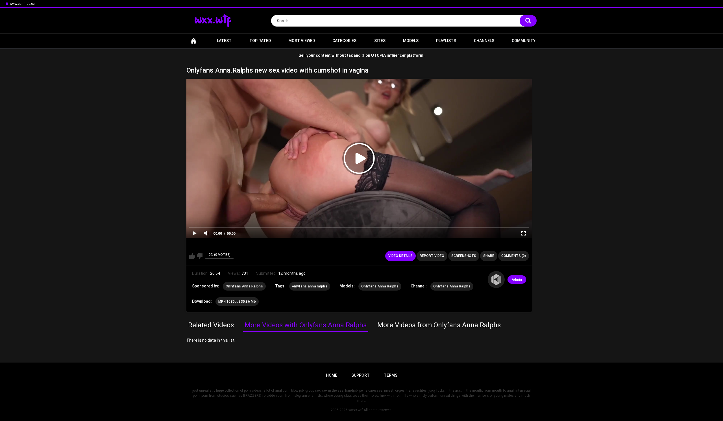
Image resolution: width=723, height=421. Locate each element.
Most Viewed (301, 40)
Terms (390, 375)
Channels (484, 40)
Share (488, 256)
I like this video (192, 256)
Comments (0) (513, 256)
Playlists (446, 40)
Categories (344, 40)
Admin (517, 280)
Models (411, 40)
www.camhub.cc (22, 4)
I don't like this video (199, 256)
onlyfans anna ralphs (309, 286)
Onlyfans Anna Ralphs (244, 286)
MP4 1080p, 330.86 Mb (237, 302)
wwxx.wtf (356, 410)
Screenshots (463, 256)
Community (523, 40)
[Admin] (496, 279)
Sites (380, 40)
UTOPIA (378, 55)
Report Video (432, 256)
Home (193, 41)
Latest (224, 40)
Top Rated (260, 40)
